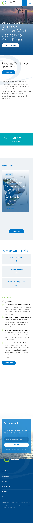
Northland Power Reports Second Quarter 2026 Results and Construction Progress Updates (15, 191)
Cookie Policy (12, 505)
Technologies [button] (5, 476)
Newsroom (5, 497)
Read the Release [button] (12, 45)
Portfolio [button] (4, 481)
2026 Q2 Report (16, 257)
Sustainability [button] (6, 486)
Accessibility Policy (27, 505)
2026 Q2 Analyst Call (16, 281)
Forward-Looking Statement (8, 507)
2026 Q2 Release (16, 269)
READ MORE (8, 72)
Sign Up (16, 445)
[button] (24, 3)
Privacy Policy (5, 505)
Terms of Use (19, 505)
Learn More (9, 363)
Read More (9, 208)
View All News (16, 231)
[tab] (16, 52)
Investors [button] (4, 491)
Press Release (9, 174)
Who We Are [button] (5, 471)
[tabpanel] (16, 30)
